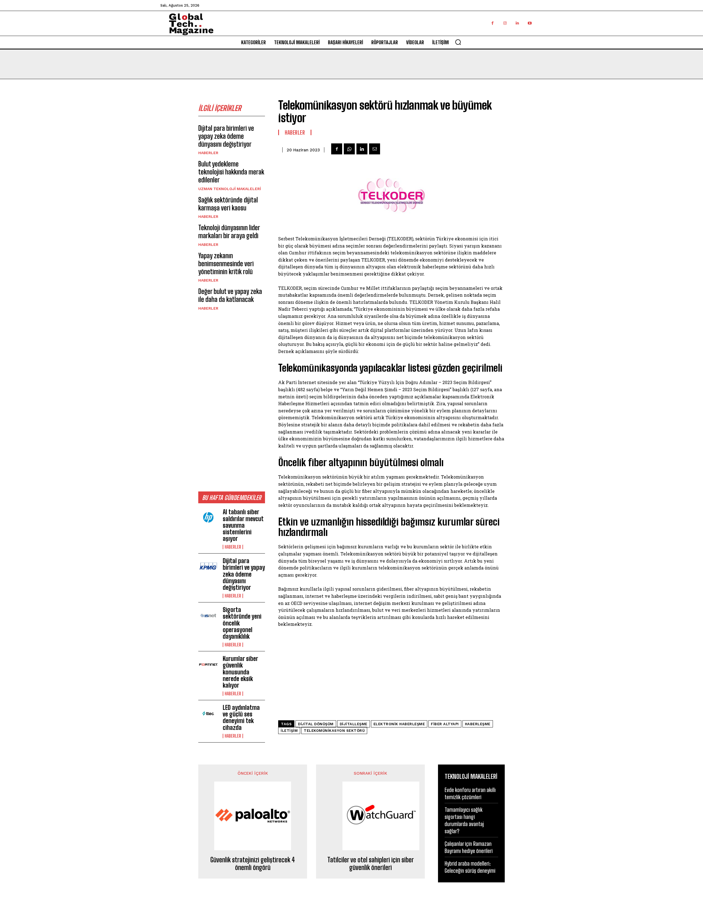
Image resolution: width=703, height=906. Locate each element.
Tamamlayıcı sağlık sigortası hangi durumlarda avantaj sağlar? (464, 820)
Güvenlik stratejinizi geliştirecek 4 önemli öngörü (252, 864)
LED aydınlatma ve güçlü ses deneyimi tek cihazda (241, 717)
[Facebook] (492, 23)
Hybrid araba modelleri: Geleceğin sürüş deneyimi (470, 867)
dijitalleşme (353, 724)
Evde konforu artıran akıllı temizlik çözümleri (470, 793)
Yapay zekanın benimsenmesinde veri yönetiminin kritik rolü (226, 264)
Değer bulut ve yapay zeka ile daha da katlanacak (230, 295)
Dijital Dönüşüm (316, 724)
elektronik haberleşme (399, 724)
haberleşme (477, 724)
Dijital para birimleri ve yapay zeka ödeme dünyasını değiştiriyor (226, 136)
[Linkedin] (517, 23)
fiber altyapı (445, 724)
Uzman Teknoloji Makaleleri (229, 189)
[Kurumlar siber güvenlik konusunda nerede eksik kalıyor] (208, 664)
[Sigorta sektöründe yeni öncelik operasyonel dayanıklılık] (208, 616)
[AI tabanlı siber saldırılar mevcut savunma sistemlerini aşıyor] (208, 518)
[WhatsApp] (349, 148)
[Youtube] (529, 23)
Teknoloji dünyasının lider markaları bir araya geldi (229, 232)
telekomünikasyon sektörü (334, 731)
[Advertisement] (231, 400)
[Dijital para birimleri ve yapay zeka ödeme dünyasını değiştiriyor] (208, 567)
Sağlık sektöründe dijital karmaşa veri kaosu (228, 204)
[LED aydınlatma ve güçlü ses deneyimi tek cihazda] (208, 713)
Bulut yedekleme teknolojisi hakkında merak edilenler (231, 172)
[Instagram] (505, 23)
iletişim (289, 731)
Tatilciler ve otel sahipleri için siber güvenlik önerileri (370, 864)
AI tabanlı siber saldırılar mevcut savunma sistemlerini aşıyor (243, 525)
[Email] (374, 148)
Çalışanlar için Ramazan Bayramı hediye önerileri (469, 847)
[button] (458, 42)
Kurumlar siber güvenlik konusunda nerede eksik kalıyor (240, 672)
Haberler (208, 153)
